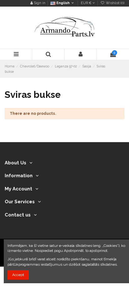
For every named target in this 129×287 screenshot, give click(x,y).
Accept (18, 275)
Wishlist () (114, 3)
